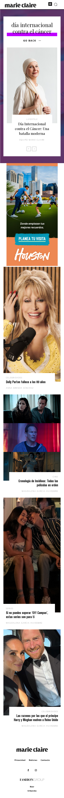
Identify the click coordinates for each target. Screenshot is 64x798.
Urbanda (32, 790)
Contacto (45, 760)
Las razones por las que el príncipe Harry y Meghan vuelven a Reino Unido (36, 718)
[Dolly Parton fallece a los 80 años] (32, 324)
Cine (55, 477)
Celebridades (14, 378)
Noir (32, 786)
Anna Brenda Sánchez (20, 388)
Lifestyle (32, 119)
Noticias (33, 760)
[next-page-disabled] (34, 149)
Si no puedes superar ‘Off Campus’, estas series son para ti (27, 615)
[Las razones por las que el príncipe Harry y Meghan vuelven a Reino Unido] (32, 672)
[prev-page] (29, 149)
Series (9, 608)
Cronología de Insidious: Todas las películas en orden (38, 483)
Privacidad (20, 760)
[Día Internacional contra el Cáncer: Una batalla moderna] (32, 85)
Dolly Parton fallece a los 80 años (26, 382)
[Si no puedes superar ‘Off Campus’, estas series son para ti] (32, 555)
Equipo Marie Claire (32, 139)
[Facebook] (28, 770)
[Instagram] (36, 770)
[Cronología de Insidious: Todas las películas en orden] (32, 437)
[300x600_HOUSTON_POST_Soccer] (32, 265)
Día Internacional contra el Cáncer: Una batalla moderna (32, 128)
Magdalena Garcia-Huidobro (40, 491)
